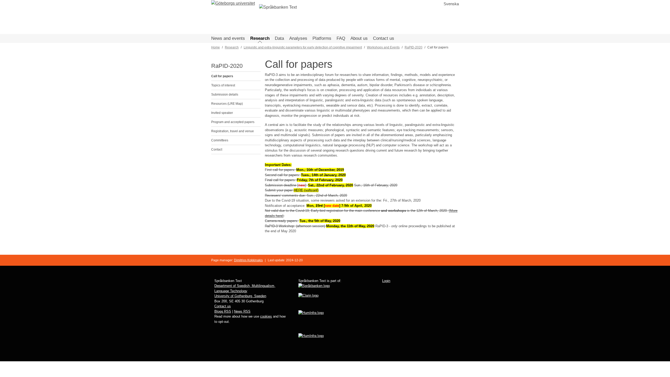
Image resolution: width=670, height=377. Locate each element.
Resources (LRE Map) (227, 104)
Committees (219, 140)
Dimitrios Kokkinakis (248, 260)
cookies (266, 316)
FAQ (341, 38)
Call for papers (222, 76)
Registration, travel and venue (232, 131)
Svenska (451, 4)
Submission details (224, 94)
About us (359, 38)
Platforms (321, 38)
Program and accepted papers (232, 122)
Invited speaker (222, 113)
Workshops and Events (383, 47)
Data (279, 38)
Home (215, 47)
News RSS (242, 311)
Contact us (383, 38)
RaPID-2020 (413, 47)
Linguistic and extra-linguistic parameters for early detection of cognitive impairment (303, 47)
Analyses (298, 38)
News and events (228, 38)
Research (260, 38)
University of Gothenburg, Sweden (240, 296)
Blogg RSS (222, 311)
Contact (216, 149)
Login (386, 281)
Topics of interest (223, 85)
